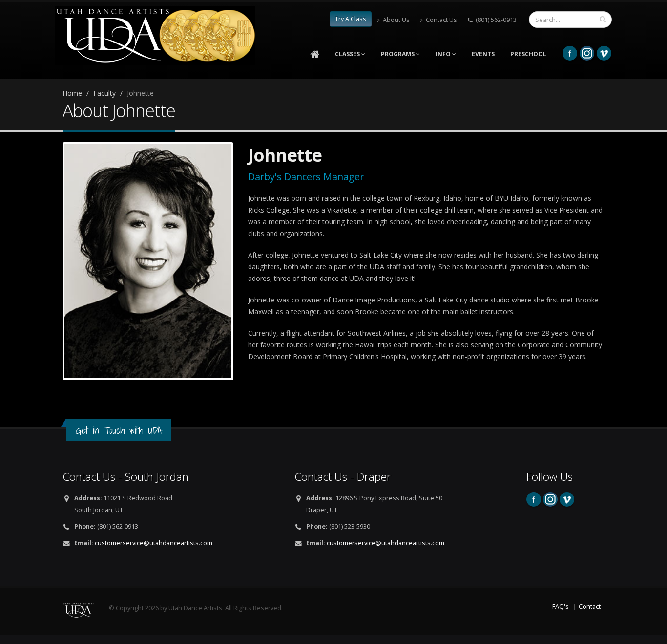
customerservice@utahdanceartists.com (153, 543)
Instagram (587, 53)
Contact (590, 606)
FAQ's (560, 606)
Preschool (528, 54)
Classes (348, 54)
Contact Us (441, 20)
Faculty (104, 93)
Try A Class (350, 19)
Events (483, 54)
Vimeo (604, 53)
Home (72, 93)
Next (246, 261)
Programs (398, 54)
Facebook (570, 53)
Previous (50, 261)
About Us (396, 20)
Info (444, 54)
